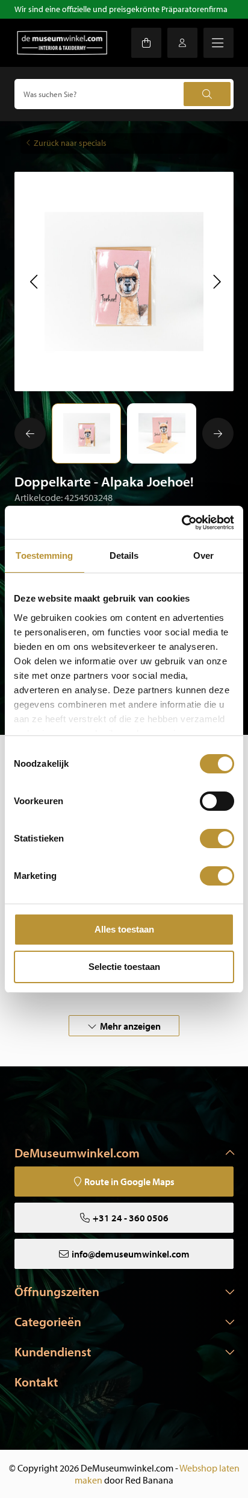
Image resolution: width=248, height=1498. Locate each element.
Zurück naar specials (70, 142)
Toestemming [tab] (44, 555)
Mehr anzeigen (130, 1026)
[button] (33, 281)
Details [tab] (124, 555)
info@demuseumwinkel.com (131, 1254)
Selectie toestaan (124, 966)
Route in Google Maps (129, 1181)
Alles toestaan (124, 929)
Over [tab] (203, 555)
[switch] (217, 801)
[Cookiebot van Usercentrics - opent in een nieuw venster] (181, 522)
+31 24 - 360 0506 (131, 1218)
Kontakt (36, 1381)
